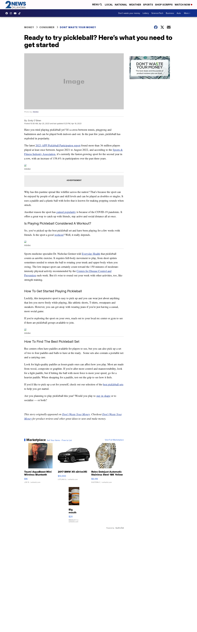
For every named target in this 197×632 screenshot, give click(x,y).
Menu (96, 4)
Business (170, 13)
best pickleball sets (113, 384)
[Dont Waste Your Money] (151, 68)
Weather (135, 4)
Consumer (47, 27)
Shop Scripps (164, 4)
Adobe (36, 112)
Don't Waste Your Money (76, 414)
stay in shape (103, 396)
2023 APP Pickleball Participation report (57, 145)
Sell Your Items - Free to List (59, 440)
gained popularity (66, 212)
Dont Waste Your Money (78, 27)
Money (29, 27)
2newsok (11, 13)
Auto (179, 13)
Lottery (146, 13)
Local (109, 4)
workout (58, 235)
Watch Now (183, 4)
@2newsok (20, 13)
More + (187, 13)
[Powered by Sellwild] (119, 528)
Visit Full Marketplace (114, 440)
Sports (148, 4)
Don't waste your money (129, 13)
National (121, 4)
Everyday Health (91, 253)
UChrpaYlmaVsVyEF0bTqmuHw (16, 13)
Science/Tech (157, 13)
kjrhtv (7, 13)
